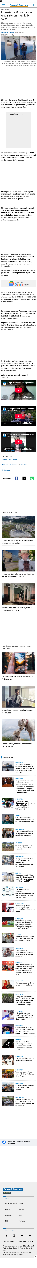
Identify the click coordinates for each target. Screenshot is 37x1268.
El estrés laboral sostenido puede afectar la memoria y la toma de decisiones (24, 953)
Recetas (21, 1209)
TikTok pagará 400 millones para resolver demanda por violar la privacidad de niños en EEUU (23, 1046)
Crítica (7, 1209)
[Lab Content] (18, 1194)
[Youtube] (30, 1236)
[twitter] (22, 1236)
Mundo (18, 1040)
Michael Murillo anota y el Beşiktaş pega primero (24, 1059)
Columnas (30, 1241)
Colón (4, 459)
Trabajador (6, 470)
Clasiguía (22, 1221)
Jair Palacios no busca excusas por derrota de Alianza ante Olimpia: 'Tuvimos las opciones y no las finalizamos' (24, 924)
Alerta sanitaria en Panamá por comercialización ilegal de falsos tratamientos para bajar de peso (24, 893)
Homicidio (13, 459)
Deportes (19, 799)
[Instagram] (14, 1236)
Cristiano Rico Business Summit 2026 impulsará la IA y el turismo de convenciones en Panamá (25, 1030)
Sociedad (19, 887)
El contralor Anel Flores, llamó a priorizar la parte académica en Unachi (24, 833)
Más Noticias (8, 757)
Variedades (19, 904)
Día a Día (8, 1215)
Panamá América (11, 1203)
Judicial (18, 873)
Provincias (19, 829)
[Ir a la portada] (19, 5)
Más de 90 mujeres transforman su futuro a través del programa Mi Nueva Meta (24, 1016)
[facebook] (6, 1236)
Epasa (21, 1203)
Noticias (6, 1241)
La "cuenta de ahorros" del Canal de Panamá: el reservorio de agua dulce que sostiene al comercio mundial (24, 768)
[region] (18, 82)
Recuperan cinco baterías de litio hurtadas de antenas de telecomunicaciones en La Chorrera (24, 863)
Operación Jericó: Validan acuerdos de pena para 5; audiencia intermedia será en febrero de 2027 (24, 878)
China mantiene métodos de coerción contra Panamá (24, 1088)
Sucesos (18, 815)
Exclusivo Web (21, 1241)
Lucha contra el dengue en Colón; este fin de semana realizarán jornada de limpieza (24, 1102)
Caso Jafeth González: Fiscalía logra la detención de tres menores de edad (24, 819)
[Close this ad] (35, 1256)
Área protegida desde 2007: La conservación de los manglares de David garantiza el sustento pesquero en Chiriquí (24, 1001)
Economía (19, 762)
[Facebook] (1, 2)
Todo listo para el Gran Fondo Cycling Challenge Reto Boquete (24, 1074)
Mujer (7, 1221)
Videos (12, 1241)
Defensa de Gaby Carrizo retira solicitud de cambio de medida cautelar (24, 938)
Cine (20, 1215)
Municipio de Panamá (10, 465)
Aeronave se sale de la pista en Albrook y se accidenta (23, 847)
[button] (16, 478)
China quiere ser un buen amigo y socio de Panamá (24, 984)
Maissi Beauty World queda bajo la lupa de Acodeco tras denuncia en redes (25, 909)
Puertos (24, 465)
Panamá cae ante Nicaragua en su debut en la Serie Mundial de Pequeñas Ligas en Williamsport (25, 805)
